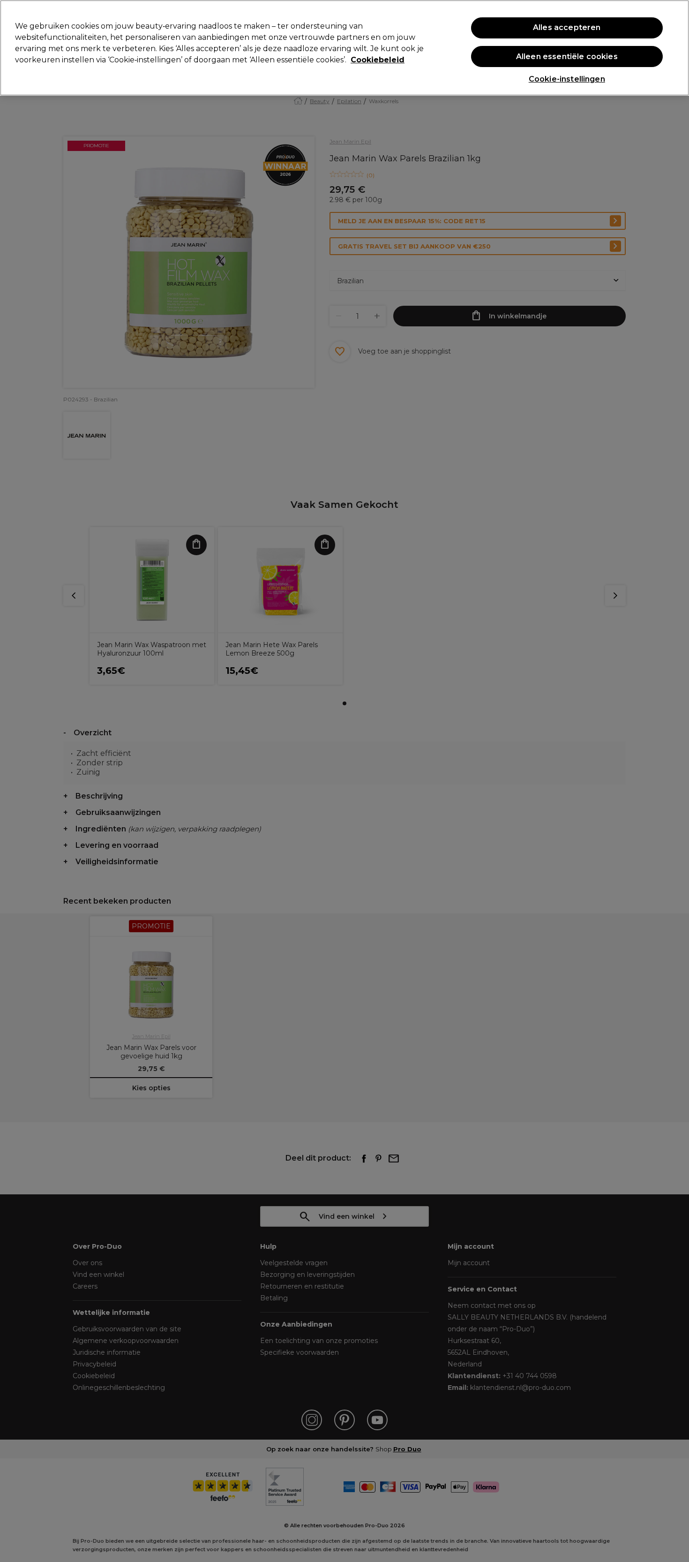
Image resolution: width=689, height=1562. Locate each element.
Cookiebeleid (377, 59)
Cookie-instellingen (567, 79)
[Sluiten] (674, 47)
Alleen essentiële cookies (567, 56)
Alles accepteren (567, 27)
